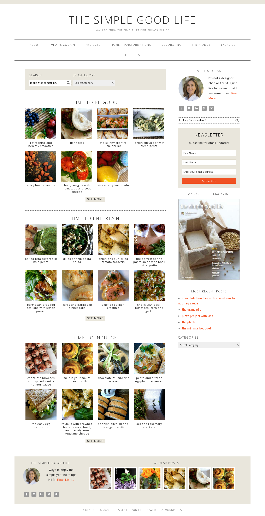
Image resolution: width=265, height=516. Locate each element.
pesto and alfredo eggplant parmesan (149, 379)
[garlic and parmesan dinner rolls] (77, 285)
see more (95, 199)
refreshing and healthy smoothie (41, 144)
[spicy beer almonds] (40, 167)
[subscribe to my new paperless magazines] (209, 239)
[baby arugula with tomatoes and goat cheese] (76, 167)
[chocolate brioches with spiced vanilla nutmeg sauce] (41, 358)
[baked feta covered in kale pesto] (41, 239)
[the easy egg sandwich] (41, 404)
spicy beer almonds (41, 185)
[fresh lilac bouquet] (125, 478)
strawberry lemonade (113, 185)
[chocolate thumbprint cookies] (113, 358)
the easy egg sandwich (41, 425)
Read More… (66, 480)
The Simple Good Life (132, 20)
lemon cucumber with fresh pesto (149, 144)
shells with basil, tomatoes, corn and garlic (149, 308)
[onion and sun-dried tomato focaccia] (113, 239)
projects (93, 45)
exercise (228, 45)
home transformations (131, 45)
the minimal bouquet (196, 328)
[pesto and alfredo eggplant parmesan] (149, 358)
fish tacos (77, 143)
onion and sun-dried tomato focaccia (113, 260)
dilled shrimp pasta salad (77, 260)
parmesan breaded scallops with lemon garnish (41, 308)
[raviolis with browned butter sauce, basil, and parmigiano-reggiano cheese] (77, 404)
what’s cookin (63, 45)
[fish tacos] (76, 124)
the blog (132, 55)
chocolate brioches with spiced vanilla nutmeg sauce (41, 381)
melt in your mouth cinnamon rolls (77, 379)
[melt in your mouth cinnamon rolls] (77, 358)
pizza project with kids (197, 316)
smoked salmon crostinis (113, 306)
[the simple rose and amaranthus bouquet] (150, 478)
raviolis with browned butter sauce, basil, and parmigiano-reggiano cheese (77, 428)
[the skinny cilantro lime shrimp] (112, 124)
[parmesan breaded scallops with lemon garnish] (41, 285)
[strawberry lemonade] (112, 167)
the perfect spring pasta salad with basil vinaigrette (149, 262)
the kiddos (201, 45)
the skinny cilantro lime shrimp (113, 144)
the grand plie (191, 309)
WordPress (173, 510)
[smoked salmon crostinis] (113, 285)
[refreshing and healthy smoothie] (40, 124)
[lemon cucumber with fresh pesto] (148, 124)
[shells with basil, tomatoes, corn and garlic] (149, 285)
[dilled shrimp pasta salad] (77, 239)
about (35, 45)
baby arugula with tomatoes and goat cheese (77, 188)
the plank (188, 322)
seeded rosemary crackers (149, 425)
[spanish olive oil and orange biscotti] (113, 404)
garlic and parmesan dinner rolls (77, 306)
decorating (171, 45)
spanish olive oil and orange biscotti (113, 425)
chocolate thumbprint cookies (113, 379)
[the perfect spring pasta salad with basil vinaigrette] (149, 239)
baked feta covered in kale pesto (41, 260)
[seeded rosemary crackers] (149, 404)
